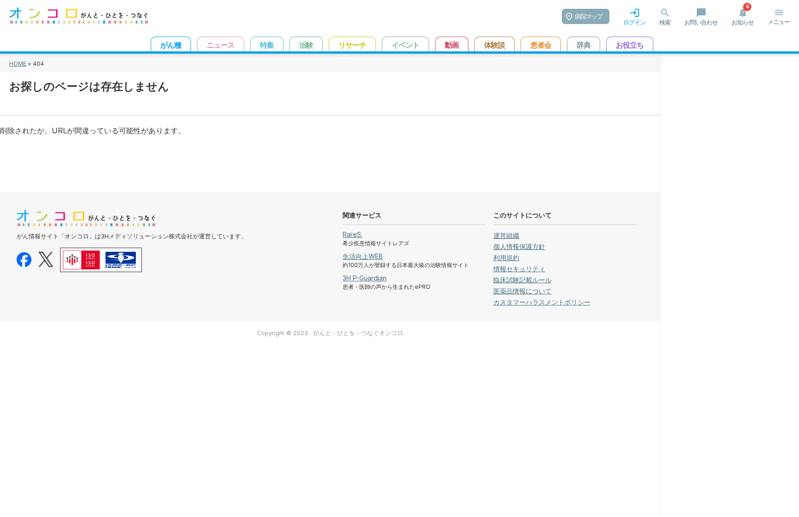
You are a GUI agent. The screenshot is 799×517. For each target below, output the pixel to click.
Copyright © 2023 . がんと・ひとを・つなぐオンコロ (330, 333)
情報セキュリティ (519, 269)
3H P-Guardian (365, 278)
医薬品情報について (522, 291)
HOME (17, 63)
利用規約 (506, 258)
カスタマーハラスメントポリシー (541, 302)
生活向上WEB (363, 256)
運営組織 (506, 235)
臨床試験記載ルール (522, 280)
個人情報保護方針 (519, 246)
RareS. (353, 234)
